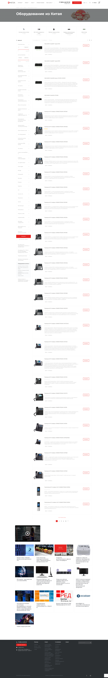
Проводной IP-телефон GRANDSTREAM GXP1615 (55, 407)
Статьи (35, 649)
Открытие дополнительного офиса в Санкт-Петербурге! (63, 559)
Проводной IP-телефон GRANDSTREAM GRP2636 (56, 278)
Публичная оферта (59, 658)
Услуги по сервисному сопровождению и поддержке (49, 669)
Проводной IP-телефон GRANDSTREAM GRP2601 (55, 111)
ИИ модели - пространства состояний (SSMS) (24, 580)
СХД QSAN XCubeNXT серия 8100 (52, 61)
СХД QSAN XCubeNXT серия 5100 (52, 43)
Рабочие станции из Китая (54, 32)
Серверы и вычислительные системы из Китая (69, 33)
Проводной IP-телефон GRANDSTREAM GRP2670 (56, 308)
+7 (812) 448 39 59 (64, 2)
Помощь (36, 642)
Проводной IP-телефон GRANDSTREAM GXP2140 (55, 341)
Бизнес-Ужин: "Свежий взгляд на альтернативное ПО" (24, 559)
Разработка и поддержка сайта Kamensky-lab (54, 675)
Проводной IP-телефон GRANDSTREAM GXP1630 (55, 471)
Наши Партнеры (58, 652)
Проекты (57, 647)
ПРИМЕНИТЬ (23, 236)
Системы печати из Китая (24, 32)
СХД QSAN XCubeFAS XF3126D (51, 95)
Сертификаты (58, 655)
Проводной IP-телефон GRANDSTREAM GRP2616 (55, 232)
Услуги (46, 642)
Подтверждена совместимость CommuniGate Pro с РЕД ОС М (44, 605)
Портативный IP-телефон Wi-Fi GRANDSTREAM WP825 (57, 487)
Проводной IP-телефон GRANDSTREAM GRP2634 (56, 262)
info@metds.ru (67, 3)
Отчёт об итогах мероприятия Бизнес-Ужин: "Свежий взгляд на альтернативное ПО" (43, 559)
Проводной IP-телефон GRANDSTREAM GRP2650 (56, 293)
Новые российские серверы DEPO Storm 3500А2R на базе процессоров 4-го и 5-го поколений (63, 582)
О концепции (58, 644)
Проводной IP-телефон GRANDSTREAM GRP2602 (56, 126)
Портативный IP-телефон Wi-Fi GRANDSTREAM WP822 (57, 502)
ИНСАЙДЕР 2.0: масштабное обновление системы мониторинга (83, 605)
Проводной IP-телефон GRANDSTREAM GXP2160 (55, 358)
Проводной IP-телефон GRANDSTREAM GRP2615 (55, 202)
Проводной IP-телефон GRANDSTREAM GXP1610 (55, 423)
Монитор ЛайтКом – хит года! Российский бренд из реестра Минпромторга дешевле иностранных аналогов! (44, 582)
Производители (37, 647)
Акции (67, 642)
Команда (57, 646)
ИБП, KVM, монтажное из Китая (39, 33)
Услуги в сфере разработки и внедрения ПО (48, 658)
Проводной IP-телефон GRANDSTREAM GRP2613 (55, 187)
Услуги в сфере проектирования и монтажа (48, 649)
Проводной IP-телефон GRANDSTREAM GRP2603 (56, 141)
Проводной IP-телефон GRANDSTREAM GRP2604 (56, 157)
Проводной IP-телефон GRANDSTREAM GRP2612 (55, 172)
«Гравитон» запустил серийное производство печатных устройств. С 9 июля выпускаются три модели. (83, 560)
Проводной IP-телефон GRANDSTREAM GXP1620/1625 (57, 437)
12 (65, 521)
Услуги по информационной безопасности (48, 665)
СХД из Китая (84, 32)
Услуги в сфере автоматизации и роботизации (48, 645)
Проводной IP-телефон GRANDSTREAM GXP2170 (55, 393)
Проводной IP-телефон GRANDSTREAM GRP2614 (55, 217)
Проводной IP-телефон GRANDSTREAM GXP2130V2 (56, 323)
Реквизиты (57, 656)
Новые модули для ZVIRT (24, 626)
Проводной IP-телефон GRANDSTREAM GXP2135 (55, 377)
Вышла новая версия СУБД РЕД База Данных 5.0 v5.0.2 (63, 604)
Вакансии (57, 653)
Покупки (36, 644)
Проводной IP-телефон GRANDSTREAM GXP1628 (55, 452)
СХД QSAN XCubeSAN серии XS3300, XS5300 (54, 78)
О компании (58, 642)
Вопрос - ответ (37, 646)
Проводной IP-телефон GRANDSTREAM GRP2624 (56, 247)
